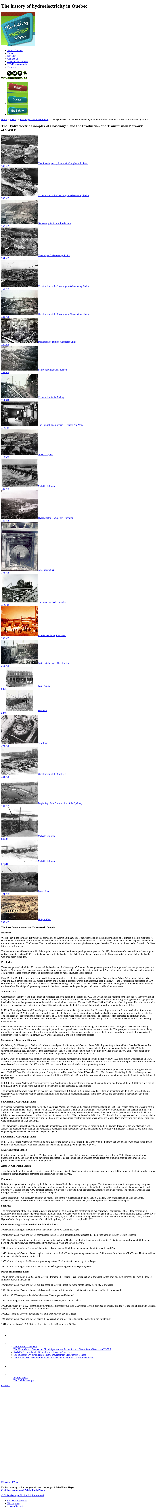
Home (4, 119)
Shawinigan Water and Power (34, 119)
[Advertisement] (78, 1410)
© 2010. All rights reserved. (22, 1495)
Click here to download (23, 1490)
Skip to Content (15, 50)
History (13, 119)
